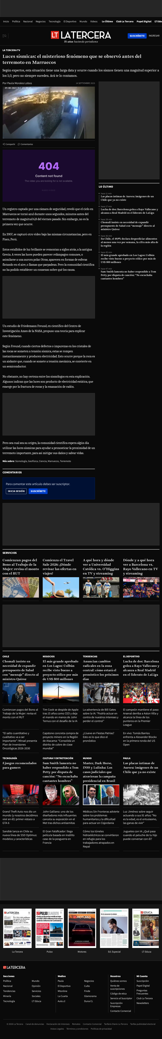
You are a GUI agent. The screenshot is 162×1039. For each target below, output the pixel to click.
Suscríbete (39, 491)
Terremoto (65, 461)
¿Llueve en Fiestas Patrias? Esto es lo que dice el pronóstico (98, 737)
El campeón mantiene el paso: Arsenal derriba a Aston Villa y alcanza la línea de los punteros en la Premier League (141, 717)
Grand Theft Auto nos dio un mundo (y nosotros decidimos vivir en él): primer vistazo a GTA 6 (20, 817)
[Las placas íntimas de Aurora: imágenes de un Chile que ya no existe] (141, 795)
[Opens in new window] (82, 947)
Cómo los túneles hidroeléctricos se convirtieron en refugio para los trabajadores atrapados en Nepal (101, 838)
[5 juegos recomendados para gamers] (21, 795)
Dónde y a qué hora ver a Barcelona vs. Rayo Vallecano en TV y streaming (140, 567)
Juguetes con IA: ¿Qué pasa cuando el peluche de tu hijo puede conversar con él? (140, 835)
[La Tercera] (17, 947)
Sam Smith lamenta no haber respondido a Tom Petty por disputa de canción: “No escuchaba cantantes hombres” (128, 275)
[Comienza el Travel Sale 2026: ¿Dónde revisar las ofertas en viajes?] (61, 587)
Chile (6, 656)
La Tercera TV (11, 50)
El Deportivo (70, 21)
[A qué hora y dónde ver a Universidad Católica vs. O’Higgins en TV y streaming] (101, 587)
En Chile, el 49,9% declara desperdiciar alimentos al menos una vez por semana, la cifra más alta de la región (129, 242)
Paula (126, 758)
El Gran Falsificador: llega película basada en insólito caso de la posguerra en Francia (59, 836)
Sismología (21, 461)
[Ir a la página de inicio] (81, 36)
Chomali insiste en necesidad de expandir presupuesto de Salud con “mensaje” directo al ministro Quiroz (128, 226)
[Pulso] (49, 947)
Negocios (41, 21)
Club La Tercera (125, 21)
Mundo (83, 21)
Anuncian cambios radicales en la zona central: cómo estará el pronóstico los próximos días (101, 670)
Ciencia (43, 461)
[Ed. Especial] (114, 947)
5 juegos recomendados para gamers (20, 765)
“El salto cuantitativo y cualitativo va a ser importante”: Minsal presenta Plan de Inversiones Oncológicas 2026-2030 (20, 740)
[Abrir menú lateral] (5, 35)
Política (16, 21)
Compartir (10, 144)
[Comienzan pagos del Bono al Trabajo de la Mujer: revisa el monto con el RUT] (21, 587)
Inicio (6, 21)
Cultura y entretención (58, 758)
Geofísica (33, 461)
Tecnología (54, 21)
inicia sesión (16, 491)
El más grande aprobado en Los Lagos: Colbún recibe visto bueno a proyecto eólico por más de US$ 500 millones (128, 259)
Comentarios (27, 144)
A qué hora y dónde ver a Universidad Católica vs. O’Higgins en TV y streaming (101, 567)
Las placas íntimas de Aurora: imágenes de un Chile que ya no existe (127, 198)
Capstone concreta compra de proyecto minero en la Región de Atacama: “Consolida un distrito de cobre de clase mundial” (60, 740)
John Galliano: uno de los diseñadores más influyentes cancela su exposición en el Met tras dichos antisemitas (59, 817)
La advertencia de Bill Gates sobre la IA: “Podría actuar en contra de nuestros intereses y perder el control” (100, 715)
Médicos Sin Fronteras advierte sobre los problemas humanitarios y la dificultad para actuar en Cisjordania (101, 817)
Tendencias (90, 656)
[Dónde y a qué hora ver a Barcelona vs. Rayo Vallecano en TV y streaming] (141, 587)
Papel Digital (144, 21)
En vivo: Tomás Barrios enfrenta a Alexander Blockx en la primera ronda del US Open (140, 738)
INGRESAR (154, 35)
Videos (93, 21)
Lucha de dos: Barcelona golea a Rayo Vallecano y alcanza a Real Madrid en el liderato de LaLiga (129, 211)
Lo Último (107, 21)
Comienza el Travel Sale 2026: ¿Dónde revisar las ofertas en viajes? (59, 567)
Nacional (28, 21)
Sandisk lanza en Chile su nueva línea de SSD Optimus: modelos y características (20, 835)
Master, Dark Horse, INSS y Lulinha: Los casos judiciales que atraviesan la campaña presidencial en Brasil (99, 772)
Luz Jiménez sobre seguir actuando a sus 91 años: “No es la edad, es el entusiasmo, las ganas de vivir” (140, 817)
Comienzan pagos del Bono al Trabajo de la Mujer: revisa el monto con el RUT (21, 567)
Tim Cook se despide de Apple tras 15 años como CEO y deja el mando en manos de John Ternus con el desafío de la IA (60, 715)
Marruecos (53, 461)
